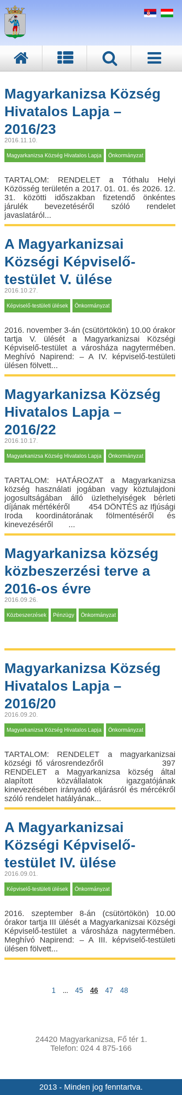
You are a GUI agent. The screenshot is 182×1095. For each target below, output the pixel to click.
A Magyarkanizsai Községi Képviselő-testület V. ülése (70, 261)
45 (79, 990)
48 (124, 990)
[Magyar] (166, 14)
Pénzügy (63, 615)
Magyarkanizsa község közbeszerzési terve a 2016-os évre (81, 571)
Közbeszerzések (26, 615)
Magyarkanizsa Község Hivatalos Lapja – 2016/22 (82, 411)
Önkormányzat (125, 155)
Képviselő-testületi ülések (37, 306)
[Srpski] (149, 14)
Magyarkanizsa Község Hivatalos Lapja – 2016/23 (82, 111)
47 (109, 990)
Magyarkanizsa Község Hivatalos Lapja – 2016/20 (82, 685)
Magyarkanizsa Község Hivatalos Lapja (54, 155)
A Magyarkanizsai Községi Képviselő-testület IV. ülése (70, 845)
